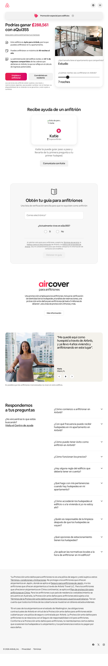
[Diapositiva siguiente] (72, 376)
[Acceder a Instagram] (104, 645)
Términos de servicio (71, 242)
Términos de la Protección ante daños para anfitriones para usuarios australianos (49, 599)
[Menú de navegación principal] (100, 5)
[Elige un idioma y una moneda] (93, 5)
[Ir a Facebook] (93, 645)
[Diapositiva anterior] (59, 376)
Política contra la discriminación (39, 245)
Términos (37, 649)
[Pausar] (65, 376)
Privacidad (26, 649)
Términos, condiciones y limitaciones (28, 580)
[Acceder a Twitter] (98, 645)
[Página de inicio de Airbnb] (7, 5)
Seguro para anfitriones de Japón (67, 583)
